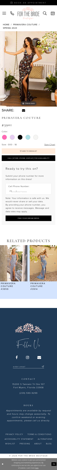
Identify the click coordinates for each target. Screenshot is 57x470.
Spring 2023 (10, 28)
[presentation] (13, 263)
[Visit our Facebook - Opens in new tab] (17, 357)
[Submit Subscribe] (42, 366)
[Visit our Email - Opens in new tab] (39, 357)
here (36, 468)
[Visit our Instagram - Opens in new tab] (27, 357)
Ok (54, 464)
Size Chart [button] (49, 144)
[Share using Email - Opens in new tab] (23, 110)
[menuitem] (4, 13)
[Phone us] (12, 13)
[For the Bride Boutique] (28, 13)
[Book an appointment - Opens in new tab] (53, 13)
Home (6, 24)
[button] (4, 13)
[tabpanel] (28, 69)
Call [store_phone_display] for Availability (28, 158)
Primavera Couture (25, 24)
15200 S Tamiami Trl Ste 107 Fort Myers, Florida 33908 (28, 386)
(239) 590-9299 (28, 393)
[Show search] (45, 13)
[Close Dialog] (3, 464)
